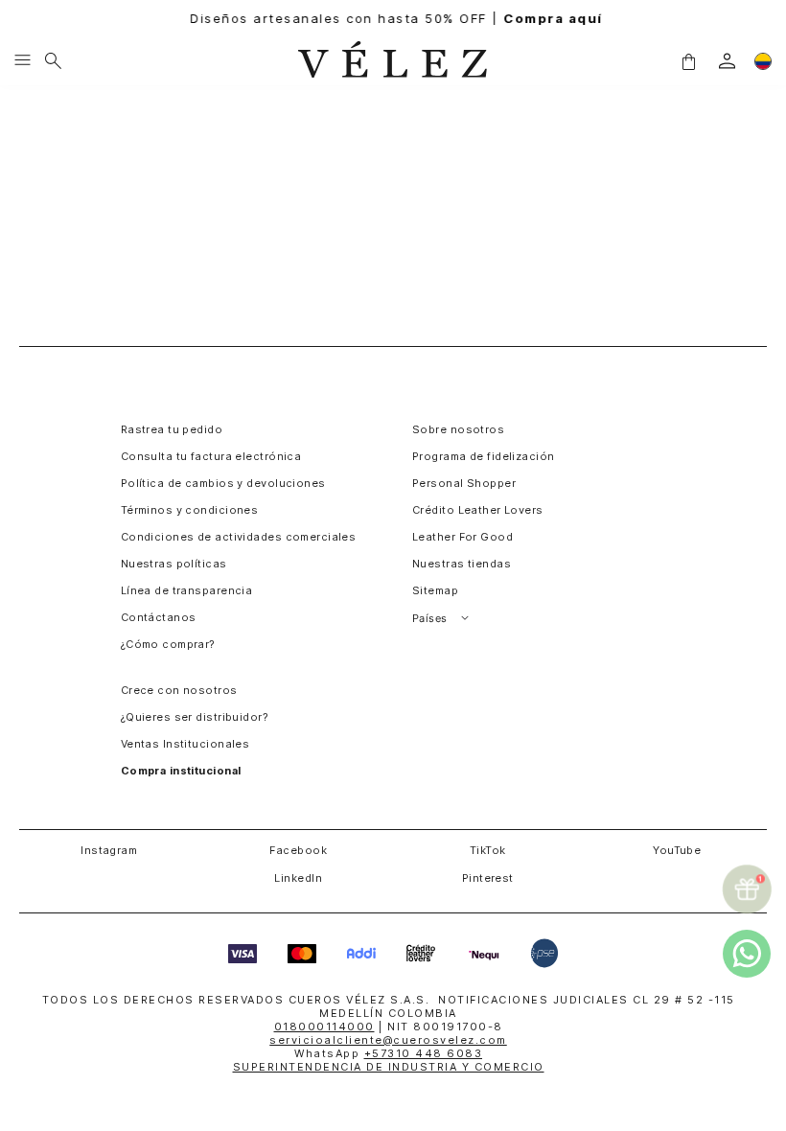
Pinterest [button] (488, 878)
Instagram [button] (109, 850)
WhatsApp (388, 1053)
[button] (688, 60)
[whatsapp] (747, 954)
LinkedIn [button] (298, 878)
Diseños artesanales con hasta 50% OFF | (393, 19)
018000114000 (324, 1026)
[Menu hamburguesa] (22, 61)
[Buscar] (53, 61)
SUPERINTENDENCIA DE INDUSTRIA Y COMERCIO (388, 1066)
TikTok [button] (488, 850)
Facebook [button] (298, 850)
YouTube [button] (677, 850)
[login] (727, 61)
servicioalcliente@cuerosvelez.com (388, 1040)
